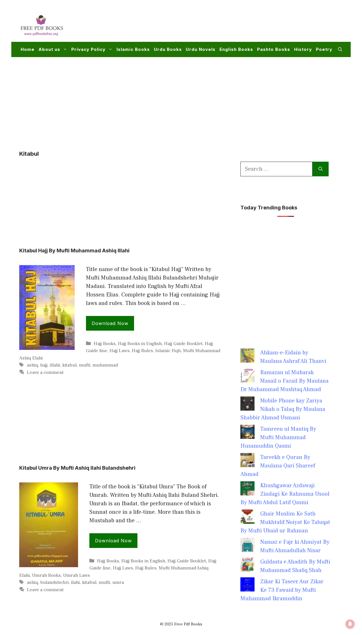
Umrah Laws (76, 575)
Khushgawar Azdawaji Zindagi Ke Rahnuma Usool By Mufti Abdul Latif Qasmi (284, 494)
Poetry (324, 49)
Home (28, 49)
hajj (44, 365)
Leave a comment (45, 372)
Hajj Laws (119, 351)
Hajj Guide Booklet (183, 344)
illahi (55, 365)
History (303, 49)
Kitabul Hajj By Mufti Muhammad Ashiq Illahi (74, 250)
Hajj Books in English (140, 344)
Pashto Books (273, 49)
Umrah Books (46, 575)
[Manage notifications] (350, 624)
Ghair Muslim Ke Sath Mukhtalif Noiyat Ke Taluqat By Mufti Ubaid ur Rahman (285, 522)
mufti (84, 365)
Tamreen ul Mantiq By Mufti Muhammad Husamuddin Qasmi (278, 437)
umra (118, 582)
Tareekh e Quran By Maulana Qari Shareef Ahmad (277, 466)
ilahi (75, 582)
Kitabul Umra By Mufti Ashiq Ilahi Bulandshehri (77, 468)
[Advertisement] (239, 24)
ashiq (32, 365)
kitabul (69, 365)
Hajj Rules (142, 351)
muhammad (105, 365)
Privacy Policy (88, 49)
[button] (340, 49)
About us (49, 49)
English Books (236, 49)
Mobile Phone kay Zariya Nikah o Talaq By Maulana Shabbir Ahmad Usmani (282, 409)
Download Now (110, 323)
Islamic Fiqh (168, 351)
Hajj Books (105, 344)
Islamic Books (133, 49)
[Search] (321, 169)
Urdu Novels (201, 49)
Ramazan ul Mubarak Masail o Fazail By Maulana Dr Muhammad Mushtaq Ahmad (284, 381)
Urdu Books (168, 49)
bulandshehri (54, 582)
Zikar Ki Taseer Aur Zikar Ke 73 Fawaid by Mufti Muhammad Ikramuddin (282, 590)
